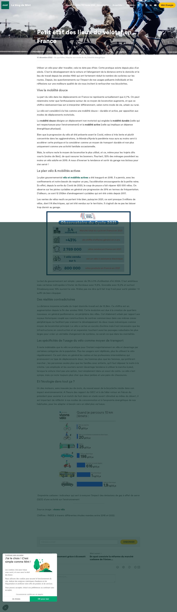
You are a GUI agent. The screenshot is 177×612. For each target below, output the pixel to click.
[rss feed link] (138, 567)
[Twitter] (123, 567)
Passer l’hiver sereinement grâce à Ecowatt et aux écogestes (61, 558)
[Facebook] (117, 567)
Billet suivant (95, 553)
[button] (5, 607)
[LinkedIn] (129, 567)
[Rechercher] (138, 5)
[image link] (5, 5)
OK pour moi (43, 599)
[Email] (135, 567)
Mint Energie (167, 5)
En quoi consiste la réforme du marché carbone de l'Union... (111, 558)
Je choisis (16, 599)
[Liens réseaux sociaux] (142, 5)
